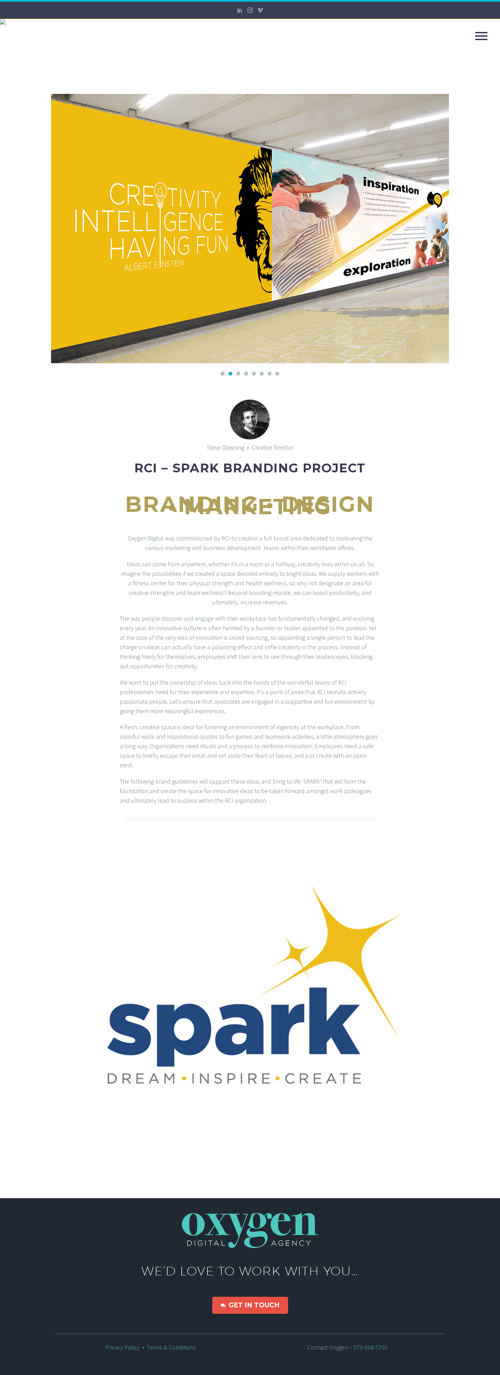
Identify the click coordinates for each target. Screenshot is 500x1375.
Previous (58, 228)
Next (442, 228)
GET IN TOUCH (250, 1305)
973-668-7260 (372, 1347)
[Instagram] (250, 10)
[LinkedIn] (240, 10)
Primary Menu (481, 36)
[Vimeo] (260, 10)
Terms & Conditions (171, 1347)
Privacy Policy (122, 1347)
